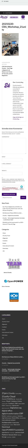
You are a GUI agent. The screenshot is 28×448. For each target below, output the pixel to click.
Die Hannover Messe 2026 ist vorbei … (12, 213)
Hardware (20, 416)
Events (4, 243)
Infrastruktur (23, 418)
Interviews (5, 248)
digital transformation (10, 413)
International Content (8, 245)
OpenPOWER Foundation (13, 430)
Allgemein (5, 238)
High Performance (6, 418)
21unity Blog (18, 393)
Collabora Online (16, 401)
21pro (4, 233)
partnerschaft (19, 432)
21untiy (3, 401)
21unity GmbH (13, 445)
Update (13, 437)
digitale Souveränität (5, 408)
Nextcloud (6, 427)
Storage (4, 437)
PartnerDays (12, 432)
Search (23, 197)
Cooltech (5, 240)
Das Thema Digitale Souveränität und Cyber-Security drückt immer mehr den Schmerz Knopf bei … (13, 208)
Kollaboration (7, 422)
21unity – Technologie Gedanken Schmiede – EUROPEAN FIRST (11, 370)
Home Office (15, 418)
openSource (5, 432)
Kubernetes (15, 422)
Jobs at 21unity (8, 272)
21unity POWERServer (8, 399)
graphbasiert (14, 416)
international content (8, 420)
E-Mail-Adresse (7, 163)
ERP (21, 413)
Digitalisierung (15, 408)
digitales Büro (15, 405)
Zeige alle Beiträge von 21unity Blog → (18, 118)
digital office (7, 410)
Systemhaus (9, 437)
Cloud (8, 401)
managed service (6, 424)
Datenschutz (8, 405)
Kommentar (6, 136)
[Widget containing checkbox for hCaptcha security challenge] (13, 188)
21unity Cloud (6, 235)
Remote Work (13, 435)
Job (3, 251)
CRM (16, 403)
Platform (5, 435)
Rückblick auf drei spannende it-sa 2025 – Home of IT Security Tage (14, 377)
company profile (5, 403)
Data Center (21, 403)
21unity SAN (19, 399)
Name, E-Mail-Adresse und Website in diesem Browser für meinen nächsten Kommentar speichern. (13, 181)
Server (19, 435)
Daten (3, 405)
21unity (11, 393)
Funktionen (9, 416)
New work (17, 424)
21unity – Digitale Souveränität (11, 215)
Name (4, 156)
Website (4, 170)
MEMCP (11, 424)
